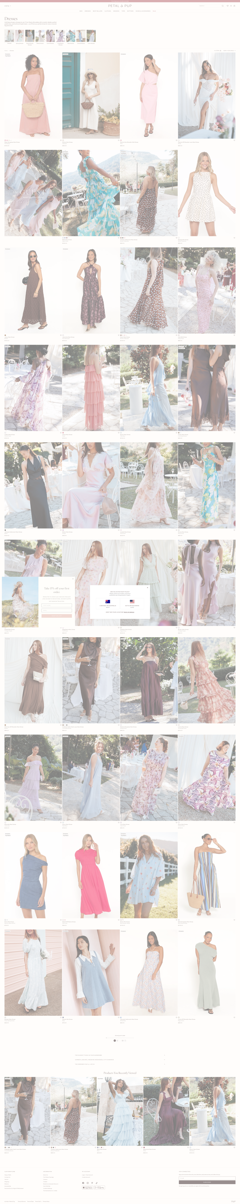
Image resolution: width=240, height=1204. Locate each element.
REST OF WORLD (129, 612)
